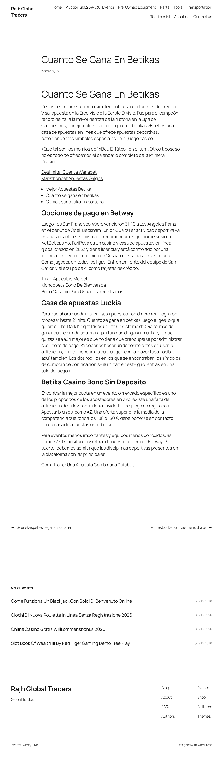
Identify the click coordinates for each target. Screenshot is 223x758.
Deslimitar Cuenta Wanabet (69, 172)
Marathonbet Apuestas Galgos (72, 178)
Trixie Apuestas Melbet (64, 278)
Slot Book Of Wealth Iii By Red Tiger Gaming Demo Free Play (70, 643)
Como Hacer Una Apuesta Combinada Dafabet (87, 465)
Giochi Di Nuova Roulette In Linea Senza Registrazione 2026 (71, 615)
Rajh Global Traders (23, 11)
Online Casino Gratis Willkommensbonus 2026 (58, 629)
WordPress (205, 745)
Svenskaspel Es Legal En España (44, 527)
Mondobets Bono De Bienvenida (73, 285)
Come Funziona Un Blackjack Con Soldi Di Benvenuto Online (71, 601)
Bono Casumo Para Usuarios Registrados (82, 291)
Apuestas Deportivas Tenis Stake (178, 527)
